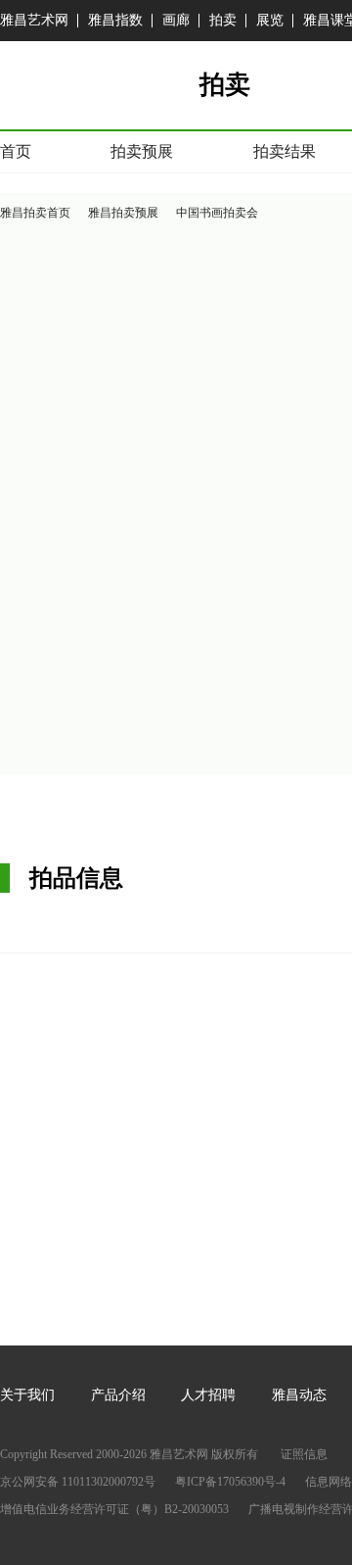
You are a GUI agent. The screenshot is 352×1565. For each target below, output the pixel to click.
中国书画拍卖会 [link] (217, 213)
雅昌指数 (115, 20)
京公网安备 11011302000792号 (77, 1482)
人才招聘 (208, 1395)
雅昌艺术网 (34, 20)
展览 (270, 20)
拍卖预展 (141, 151)
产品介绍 (118, 1395)
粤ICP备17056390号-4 (230, 1482)
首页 (15, 151)
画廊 (176, 20)
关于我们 (27, 1395)
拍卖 (223, 20)
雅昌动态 (299, 1395)
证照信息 (304, 1454)
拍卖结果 (284, 151)
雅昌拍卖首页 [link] (35, 213)
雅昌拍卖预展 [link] (123, 213)
